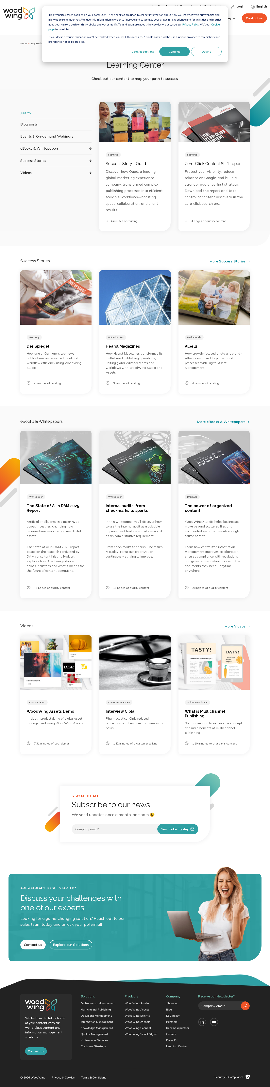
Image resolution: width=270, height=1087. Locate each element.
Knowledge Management (97, 1028)
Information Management (97, 1022)
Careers (171, 1034)
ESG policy (173, 1015)
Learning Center (176, 1046)
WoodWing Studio (137, 1003)
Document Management (96, 1015)
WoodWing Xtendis (137, 1022)
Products (131, 996)
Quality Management (94, 1034)
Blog (169, 1009)
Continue (174, 51)
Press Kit (172, 1040)
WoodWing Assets (137, 1009)
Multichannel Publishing (96, 1009)
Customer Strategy (93, 1046)
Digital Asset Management (98, 1003)
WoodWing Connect (138, 1028)
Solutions (88, 996)
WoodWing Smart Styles (141, 1034)
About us (172, 1003)
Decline (206, 51)
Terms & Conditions (93, 1077)
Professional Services (94, 1040)
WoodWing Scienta (137, 1015)
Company (173, 996)
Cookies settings (142, 51)
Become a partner (177, 1028)
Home (23, 43)
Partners (171, 1022)
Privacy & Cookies (63, 1077)
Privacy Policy (190, 24)
